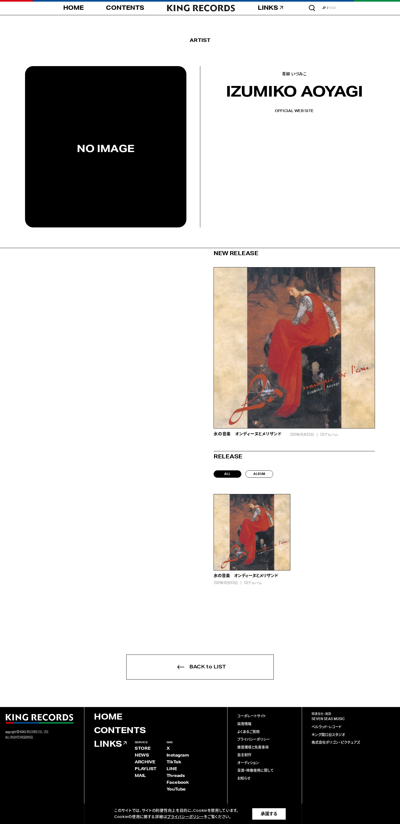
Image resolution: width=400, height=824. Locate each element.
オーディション (248, 763)
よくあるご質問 (248, 732)
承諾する (269, 814)
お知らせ (244, 778)
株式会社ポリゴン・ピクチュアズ (336, 742)
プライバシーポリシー (253, 739)
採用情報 (244, 724)
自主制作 (244, 755)
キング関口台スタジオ (328, 735)
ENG (333, 8)
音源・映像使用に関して (255, 770)
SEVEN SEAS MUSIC (328, 719)
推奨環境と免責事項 (253, 747)
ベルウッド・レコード (326, 727)
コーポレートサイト (251, 716)
